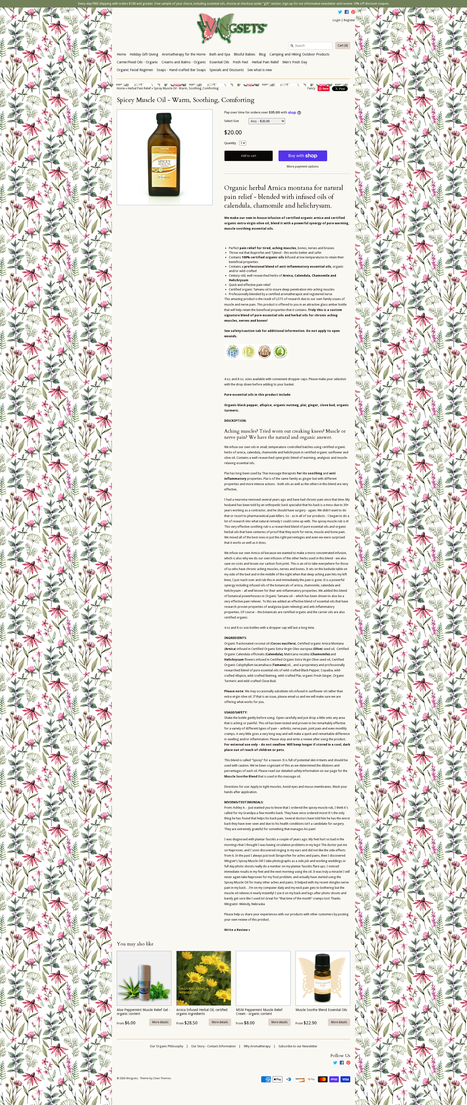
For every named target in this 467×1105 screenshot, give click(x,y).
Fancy (311, 88)
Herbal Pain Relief (265, 62)
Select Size (231, 121)
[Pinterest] (353, 12)
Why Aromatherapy (257, 1046)
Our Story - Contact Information (213, 1046)
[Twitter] (340, 12)
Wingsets (132, 1078)
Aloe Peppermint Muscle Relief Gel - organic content (143, 1011)
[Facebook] (347, 12)
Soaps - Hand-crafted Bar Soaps (181, 70)
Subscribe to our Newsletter (297, 1046)
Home (121, 54)
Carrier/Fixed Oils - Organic (137, 62)
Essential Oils (219, 62)
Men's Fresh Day (294, 62)
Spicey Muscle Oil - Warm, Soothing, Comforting (186, 88)
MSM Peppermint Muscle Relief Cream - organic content (259, 1011)
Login (337, 20)
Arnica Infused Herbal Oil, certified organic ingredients (201, 1011)
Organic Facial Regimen (135, 70)
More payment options (303, 166)
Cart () (343, 45)
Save (326, 88)
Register (349, 20)
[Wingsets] (233, 29)
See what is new (259, 70)
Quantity (230, 143)
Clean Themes (162, 1078)
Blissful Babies (244, 54)
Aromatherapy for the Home (184, 54)
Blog (262, 54)
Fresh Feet (240, 62)
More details (160, 1022)
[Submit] (292, 46)
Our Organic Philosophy (166, 1046)
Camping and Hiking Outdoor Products (299, 54)
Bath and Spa (219, 54)
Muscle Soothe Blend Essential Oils (321, 1010)
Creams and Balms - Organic (184, 62)
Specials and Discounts (226, 70)
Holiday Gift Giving (144, 54)
